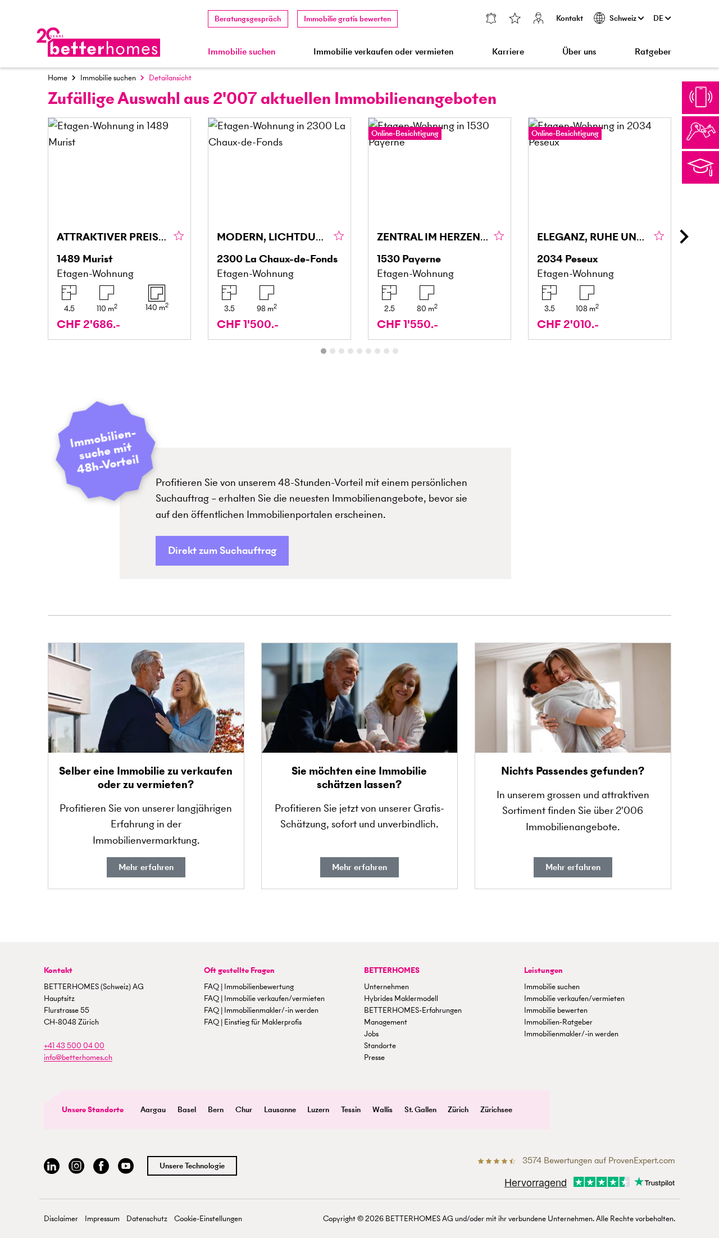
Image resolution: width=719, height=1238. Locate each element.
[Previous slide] (36, 236)
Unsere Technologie (192, 1165)
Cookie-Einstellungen (208, 1218)
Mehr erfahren (146, 867)
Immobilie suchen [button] (241, 51)
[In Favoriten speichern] (179, 236)
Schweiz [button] (623, 18)
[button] (222, 551)
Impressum (102, 1218)
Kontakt (569, 18)
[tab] (323, 351)
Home (57, 77)
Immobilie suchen (108, 77)
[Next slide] (683, 236)
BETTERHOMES (392, 970)
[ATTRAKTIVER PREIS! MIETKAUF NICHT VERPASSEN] (119, 228)
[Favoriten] (515, 19)
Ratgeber (653, 51)
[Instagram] (76, 1166)
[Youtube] (125, 1166)
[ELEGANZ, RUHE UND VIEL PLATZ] (600, 228)
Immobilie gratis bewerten (347, 18)
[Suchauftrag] (491, 19)
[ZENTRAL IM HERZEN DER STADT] (439, 228)
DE (659, 18)
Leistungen (543, 970)
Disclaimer (61, 1218)
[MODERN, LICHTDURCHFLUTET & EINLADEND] (279, 228)
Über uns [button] (579, 51)
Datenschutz (146, 1218)
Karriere (508, 51)
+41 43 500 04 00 (74, 1045)
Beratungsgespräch (248, 18)
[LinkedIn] (51, 1166)
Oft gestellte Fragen (239, 970)
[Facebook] (101, 1166)
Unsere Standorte (93, 1109)
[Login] (538, 19)
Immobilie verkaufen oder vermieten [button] (383, 51)
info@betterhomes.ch (78, 1057)
